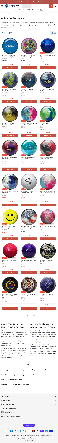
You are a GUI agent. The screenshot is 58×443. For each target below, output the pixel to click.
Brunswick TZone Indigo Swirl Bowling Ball (10, 191)
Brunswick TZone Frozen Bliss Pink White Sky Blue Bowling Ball (47, 192)
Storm (41, 263)
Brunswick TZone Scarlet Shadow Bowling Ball (46, 157)
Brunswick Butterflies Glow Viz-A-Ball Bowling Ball (28, 56)
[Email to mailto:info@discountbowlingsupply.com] (41, 10)
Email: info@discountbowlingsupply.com (10, 416)
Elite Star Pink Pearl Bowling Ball (9, 261)
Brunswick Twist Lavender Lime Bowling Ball (9, 90)
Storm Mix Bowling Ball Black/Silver (46, 261)
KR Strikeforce (5, 298)
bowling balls (43, 338)
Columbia (23, 194)
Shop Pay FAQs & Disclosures (30, 437)
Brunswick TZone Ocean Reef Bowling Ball (47, 124)
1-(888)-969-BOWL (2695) (7, 413)
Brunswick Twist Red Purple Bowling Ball (9, 157)
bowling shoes (34, 338)
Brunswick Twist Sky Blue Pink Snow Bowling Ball (29, 124)
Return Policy (8, 435)
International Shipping (26, 435)
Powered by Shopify (29, 440)
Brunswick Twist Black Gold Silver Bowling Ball (9, 124)
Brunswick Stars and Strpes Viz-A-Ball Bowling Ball (28, 227)
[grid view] (52, 33)
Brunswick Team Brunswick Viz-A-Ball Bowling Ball (9, 56)
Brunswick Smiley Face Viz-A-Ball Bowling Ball (9, 227)
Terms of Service (50, 437)
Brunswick (23, 58)
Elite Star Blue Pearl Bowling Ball (47, 56)
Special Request (35, 435)
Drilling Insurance (8, 437)
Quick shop (10, 64)
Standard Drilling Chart (46, 435)
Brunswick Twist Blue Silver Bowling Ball (47, 90)
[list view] (55, 33)
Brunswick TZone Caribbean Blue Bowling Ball (28, 157)
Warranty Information (18, 437)
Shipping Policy (15, 435)
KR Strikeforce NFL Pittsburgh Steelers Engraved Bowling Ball (9, 296)
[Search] (51, 6)
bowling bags (33, 336)
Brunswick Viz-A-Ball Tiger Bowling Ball (28, 295)
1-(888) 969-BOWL (34, 9)
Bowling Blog (42, 437)
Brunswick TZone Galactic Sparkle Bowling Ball (27, 90)
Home (2, 14)
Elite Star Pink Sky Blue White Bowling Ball (47, 227)
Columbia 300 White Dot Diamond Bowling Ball (27, 191)
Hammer (41, 297)
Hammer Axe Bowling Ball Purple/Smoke (47, 295)
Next (34, 315)
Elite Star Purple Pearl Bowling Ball (29, 261)
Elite (41, 58)
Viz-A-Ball (4, 58)
